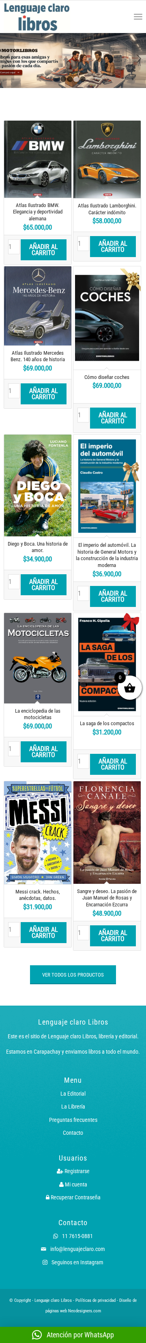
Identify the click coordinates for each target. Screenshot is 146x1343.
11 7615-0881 (77, 1236)
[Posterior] (139, 60)
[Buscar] (120, 16)
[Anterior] (7, 60)
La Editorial (73, 1093)
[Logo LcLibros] (45, 16)
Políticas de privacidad (95, 1300)
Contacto (73, 1133)
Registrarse (76, 1171)
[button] (73, 1335)
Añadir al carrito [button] (43, 250)
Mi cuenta (75, 1184)
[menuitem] (120, 16)
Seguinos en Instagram (76, 1262)
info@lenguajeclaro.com (77, 1249)
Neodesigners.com (84, 1311)
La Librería (73, 1106)
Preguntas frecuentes (73, 1120)
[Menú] (138, 16)
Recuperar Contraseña (75, 1197)
